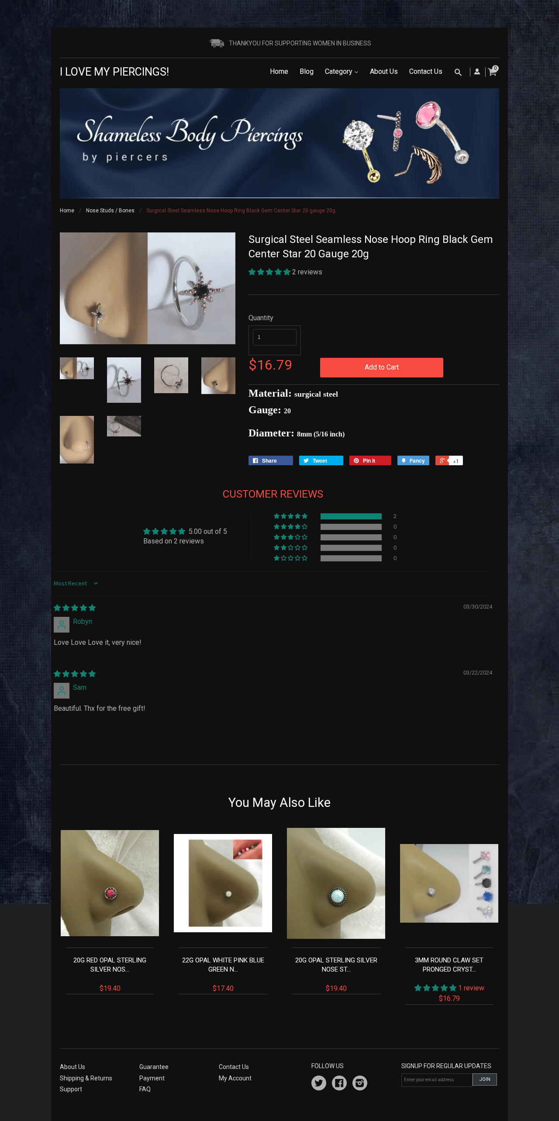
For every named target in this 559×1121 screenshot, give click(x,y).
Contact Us (425, 71)
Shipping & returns (86, 1078)
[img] (75, 608)
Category (339, 71)
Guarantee (154, 1066)
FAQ (145, 1089)
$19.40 (109, 974)
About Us (384, 71)
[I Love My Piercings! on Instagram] (359, 1084)
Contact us (234, 1066)
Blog (307, 71)
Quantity (260, 318)
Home (279, 71)
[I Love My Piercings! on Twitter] (318, 1084)
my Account (235, 1078)
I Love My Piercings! (114, 72)
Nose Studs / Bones (110, 211)
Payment (152, 1078)
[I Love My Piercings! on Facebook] (339, 1084)
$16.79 (449, 979)
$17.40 (223, 974)
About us (72, 1066)
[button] (270, 272)
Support (71, 1089)
